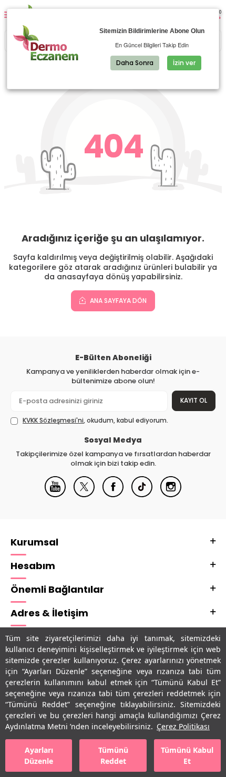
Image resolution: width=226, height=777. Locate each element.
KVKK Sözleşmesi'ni (53, 420)
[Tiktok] (141, 495)
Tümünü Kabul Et (187, 755)
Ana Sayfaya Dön (117, 300)
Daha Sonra (134, 62)
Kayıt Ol (193, 400)
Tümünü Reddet (113, 755)
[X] (84, 495)
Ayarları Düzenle (38, 755)
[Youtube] (55, 495)
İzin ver (184, 62)
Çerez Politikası (183, 726)
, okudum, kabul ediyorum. (95, 420)
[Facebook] (113, 495)
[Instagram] (170, 495)
